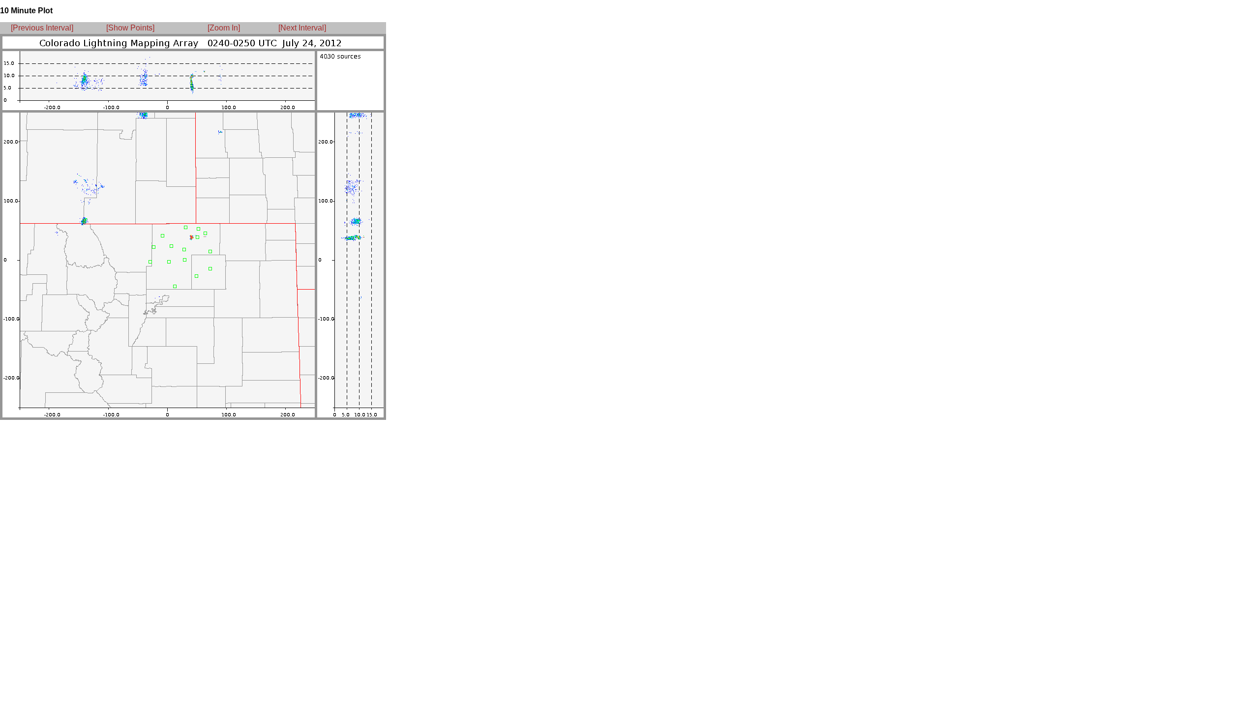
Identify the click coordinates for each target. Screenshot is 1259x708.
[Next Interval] (302, 28)
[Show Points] (130, 28)
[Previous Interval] (42, 28)
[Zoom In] (224, 28)
